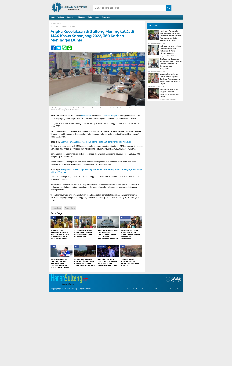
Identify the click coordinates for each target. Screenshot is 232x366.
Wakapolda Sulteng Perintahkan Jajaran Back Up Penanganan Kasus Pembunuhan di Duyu (170, 79)
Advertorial (106, 17)
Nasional (60, 17)
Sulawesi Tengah (109, 116)
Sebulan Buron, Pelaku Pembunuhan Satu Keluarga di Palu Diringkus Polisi (170, 49)
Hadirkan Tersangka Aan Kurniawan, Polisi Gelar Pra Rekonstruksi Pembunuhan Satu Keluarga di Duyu (170, 35)
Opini (90, 17)
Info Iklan (164, 289)
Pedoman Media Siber (150, 289)
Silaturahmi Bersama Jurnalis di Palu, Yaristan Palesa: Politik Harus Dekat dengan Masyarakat (171, 64)
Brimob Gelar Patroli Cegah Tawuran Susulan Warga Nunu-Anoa (170, 93)
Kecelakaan (56, 208)
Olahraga (81, 17)
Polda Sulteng (70, 208)
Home (52, 17)
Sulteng (70, 17)
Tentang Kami (175, 289)
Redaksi (136, 289)
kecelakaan (86, 116)
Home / (53, 23)
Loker (97, 17)
